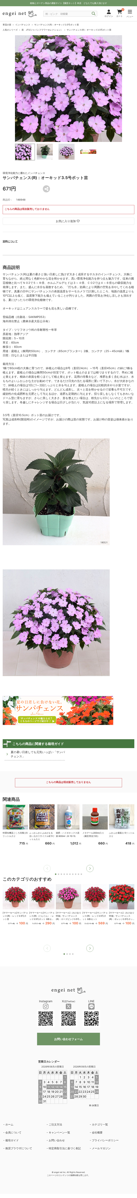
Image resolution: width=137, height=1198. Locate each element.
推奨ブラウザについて (18, 1148)
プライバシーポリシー (105, 1140)
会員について (13, 1132)
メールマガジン (101, 1148)
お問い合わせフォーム (68, 1039)
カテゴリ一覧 (100, 1124)
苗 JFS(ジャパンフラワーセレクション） (42, 29)
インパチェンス (22, 24)
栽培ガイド (12, 1140)
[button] (89, 868)
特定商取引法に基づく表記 (65, 1148)
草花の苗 (7, 24)
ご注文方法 (55, 1124)
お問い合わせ (57, 1140)
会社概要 (97, 1132)
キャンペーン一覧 (59, 1132)
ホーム (9, 1124)
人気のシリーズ (10, 29)
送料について (10, 241)
